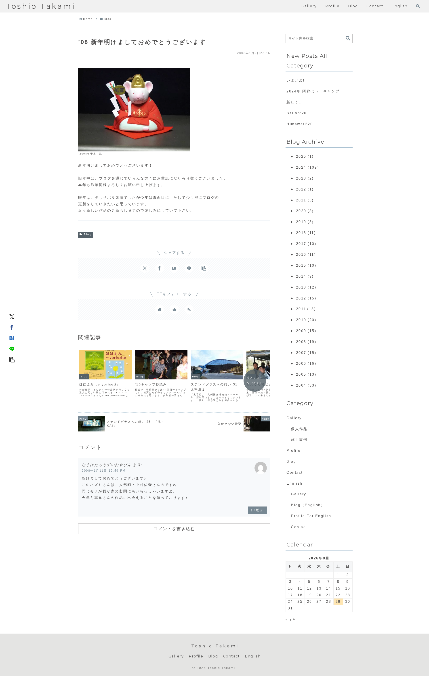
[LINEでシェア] (11, 348)
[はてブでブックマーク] (11, 338)
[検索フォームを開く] (418, 6)
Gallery (294, 418)
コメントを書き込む (174, 528)
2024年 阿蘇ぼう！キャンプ (313, 91)
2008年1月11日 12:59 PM (104, 470)
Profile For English (311, 516)
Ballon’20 (296, 113)
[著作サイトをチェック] (159, 309)
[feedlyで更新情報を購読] (174, 309)
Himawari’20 (299, 124)
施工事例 (299, 440)
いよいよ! (295, 80)
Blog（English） (308, 505)
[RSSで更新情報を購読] (189, 309)
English (294, 483)
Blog (88, 234)
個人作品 (299, 429)
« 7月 (291, 619)
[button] (11, 359)
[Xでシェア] (11, 316)
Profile (293, 450)
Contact (294, 472)
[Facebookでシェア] (11, 327)
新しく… (294, 102)
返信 (259, 510)
